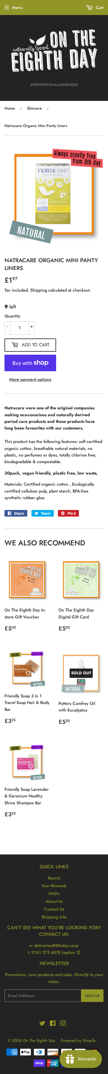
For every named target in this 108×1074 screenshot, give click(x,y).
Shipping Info (54, 917)
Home (9, 108)
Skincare (34, 108)
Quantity (12, 316)
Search (54, 878)
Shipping (38, 290)
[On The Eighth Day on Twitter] (42, 1024)
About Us (54, 901)
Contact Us (54, 909)
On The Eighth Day (39, 1040)
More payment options (30, 379)
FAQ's (54, 893)
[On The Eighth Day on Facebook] (53, 1024)
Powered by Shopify (78, 1040)
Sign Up (92, 996)
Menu (17, 8)
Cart (99, 8)
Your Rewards (54, 886)
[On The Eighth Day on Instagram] (63, 1024)
